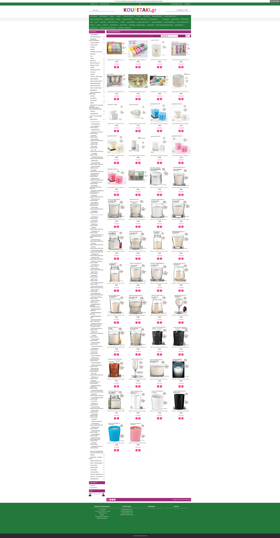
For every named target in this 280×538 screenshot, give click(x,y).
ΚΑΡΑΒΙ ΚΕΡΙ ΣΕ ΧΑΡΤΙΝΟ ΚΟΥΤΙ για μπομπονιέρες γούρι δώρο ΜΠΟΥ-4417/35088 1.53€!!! (116, 123)
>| (114, 499)
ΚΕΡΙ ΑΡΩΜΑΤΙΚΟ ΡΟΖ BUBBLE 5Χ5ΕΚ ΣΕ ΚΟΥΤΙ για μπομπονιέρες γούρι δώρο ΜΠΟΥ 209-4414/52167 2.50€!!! (116, 187)
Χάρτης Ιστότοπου (102, 518)
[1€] (90, 493)
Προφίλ (102, 514)
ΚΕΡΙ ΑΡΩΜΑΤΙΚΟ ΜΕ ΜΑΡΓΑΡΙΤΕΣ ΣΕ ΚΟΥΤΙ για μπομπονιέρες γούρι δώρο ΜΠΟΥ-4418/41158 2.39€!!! (159, 155)
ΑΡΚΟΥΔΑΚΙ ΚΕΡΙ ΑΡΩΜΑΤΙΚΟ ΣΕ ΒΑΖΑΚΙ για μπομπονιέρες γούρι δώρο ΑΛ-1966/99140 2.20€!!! (116, 91)
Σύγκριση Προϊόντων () (126, 514)
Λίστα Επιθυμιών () (126, 513)
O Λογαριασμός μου (126, 509)
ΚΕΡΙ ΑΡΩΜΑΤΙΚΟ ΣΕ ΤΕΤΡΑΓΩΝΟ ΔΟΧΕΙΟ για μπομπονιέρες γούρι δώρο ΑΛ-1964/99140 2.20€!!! (138, 187)
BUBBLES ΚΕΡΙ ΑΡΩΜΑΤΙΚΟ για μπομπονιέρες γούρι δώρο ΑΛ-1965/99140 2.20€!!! (116, 59)
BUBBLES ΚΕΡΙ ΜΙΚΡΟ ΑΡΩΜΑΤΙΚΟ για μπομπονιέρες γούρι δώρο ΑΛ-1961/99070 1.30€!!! (138, 59)
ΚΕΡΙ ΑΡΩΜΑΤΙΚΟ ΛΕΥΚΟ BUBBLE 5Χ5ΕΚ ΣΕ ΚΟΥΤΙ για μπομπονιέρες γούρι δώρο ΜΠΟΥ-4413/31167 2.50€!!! (116, 155)
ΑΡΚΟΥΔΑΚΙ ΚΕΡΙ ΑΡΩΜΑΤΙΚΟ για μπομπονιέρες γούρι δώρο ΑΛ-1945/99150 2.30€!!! (181, 59)
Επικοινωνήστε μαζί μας (102, 516)
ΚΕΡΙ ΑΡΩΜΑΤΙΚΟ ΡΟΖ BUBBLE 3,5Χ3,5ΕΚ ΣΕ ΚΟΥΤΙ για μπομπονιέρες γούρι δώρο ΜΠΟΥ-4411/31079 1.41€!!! (181, 155)
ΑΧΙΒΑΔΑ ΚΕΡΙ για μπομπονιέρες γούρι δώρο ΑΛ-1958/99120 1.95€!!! (159, 91)
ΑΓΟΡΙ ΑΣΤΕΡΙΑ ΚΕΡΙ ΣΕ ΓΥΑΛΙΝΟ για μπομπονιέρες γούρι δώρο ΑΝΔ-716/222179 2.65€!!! (159, 59)
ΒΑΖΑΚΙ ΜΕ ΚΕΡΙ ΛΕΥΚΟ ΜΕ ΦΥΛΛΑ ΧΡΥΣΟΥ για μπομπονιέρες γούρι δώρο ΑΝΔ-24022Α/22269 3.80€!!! (181, 91)
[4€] (103, 493)
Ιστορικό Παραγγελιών (127, 511)
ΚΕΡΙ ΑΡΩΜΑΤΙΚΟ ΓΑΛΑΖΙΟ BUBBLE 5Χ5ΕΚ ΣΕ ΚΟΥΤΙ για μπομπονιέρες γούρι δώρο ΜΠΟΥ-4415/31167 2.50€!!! (159, 123)
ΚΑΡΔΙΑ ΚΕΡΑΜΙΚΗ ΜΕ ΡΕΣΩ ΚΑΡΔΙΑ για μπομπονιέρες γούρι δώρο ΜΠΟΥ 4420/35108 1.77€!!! (138, 123)
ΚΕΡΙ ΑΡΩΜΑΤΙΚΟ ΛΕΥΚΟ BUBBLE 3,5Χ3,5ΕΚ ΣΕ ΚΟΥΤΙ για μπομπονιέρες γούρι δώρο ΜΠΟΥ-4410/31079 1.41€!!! (181, 123)
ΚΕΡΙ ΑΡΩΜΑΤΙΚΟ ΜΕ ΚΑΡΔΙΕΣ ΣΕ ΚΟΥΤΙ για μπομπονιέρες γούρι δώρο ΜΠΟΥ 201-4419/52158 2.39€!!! (138, 155)
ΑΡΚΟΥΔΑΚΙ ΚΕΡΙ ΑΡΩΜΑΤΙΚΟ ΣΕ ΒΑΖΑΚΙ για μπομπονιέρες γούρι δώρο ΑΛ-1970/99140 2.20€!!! (138, 91)
